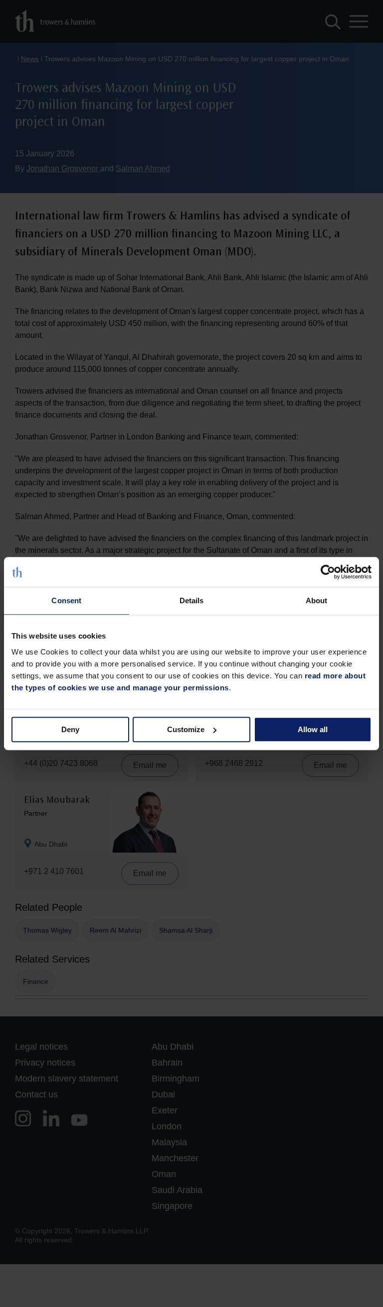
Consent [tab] (66, 600)
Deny (70, 729)
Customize (185, 729)
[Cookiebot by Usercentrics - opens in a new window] (328, 571)
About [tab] (317, 600)
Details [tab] (192, 600)
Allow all (313, 729)
